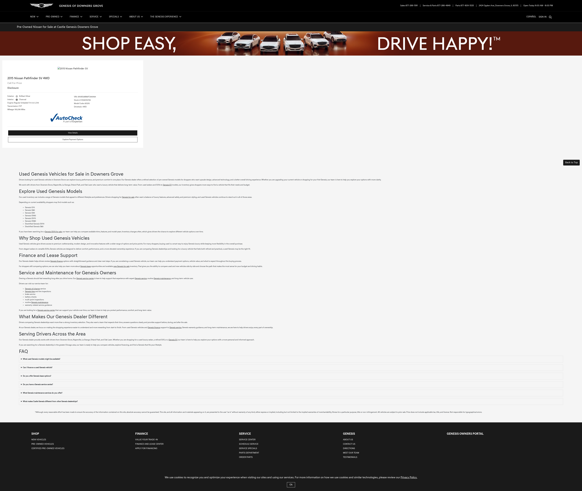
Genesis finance (56, 261)
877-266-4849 (443, 6)
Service (245, 433)
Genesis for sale (128, 197)
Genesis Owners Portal (465, 433)
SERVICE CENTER (247, 440)
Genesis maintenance (162, 278)
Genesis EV (167, 185)
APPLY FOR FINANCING (146, 448)
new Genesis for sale (121, 266)
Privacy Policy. (409, 477)
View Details (73, 133)
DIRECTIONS (349, 448)
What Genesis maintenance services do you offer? (42, 393)
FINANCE (141, 433)
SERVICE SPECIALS (248, 448)
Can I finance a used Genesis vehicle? (37, 368)
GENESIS (349, 433)
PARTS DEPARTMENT (249, 453)
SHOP (35, 433)
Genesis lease (85, 266)
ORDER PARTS (246, 457)
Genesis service (141, 278)
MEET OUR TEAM (351, 453)
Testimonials (350, 457)
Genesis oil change (32, 289)
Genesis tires (30, 292)
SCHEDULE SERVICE (248, 444)
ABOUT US (348, 440)
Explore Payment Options (73, 140)
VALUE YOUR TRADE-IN (146, 440)
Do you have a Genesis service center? (38, 384)
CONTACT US (349, 444)
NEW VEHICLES (38, 440)
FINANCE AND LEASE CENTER (149, 444)
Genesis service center (85, 278)
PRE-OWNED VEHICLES (42, 444)
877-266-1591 (412, 6)
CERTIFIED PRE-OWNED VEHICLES (47, 448)
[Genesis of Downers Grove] (67, 5)
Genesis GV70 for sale (53, 232)
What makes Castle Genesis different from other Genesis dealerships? (50, 401)
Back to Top (571, 162)
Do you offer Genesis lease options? (37, 376)
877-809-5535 (467, 6)
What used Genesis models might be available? (41, 359)
